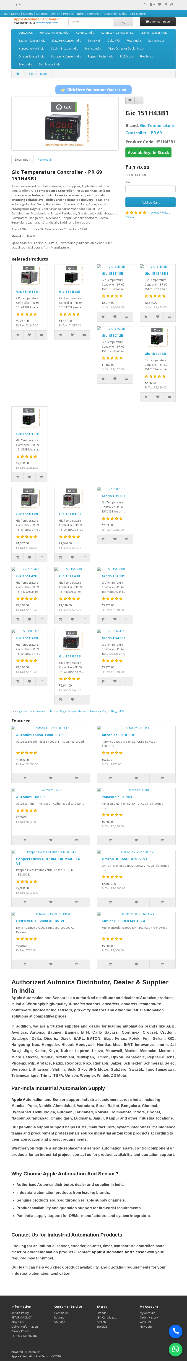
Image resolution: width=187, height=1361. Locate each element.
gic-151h (120, 711)
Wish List (145, 1322)
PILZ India (126, 56)
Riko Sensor (147, 56)
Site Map (59, 1322)
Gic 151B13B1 (157, 273)
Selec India (25, 64)
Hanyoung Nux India (31, 48)
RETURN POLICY (21, 1317)
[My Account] (152, 4)
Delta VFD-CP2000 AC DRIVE (40, 920)
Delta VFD (113, 40)
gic (65, 711)
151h (110, 711)
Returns (59, 1317)
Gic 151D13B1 (114, 495)
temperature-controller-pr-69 (87, 711)
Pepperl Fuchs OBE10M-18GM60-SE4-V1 (48, 861)
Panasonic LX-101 (117, 796)
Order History (149, 1317)
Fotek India (134, 40)
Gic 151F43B (69, 576)
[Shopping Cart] (165, 4)
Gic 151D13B (70, 514)
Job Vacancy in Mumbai (54, 33)
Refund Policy (20, 1313)
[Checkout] (171, 4)
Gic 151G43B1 (114, 638)
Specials (102, 1327)
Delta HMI (94, 40)
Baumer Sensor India (31, 40)
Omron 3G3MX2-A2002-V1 (125, 858)
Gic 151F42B (26, 576)
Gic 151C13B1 (28, 433)
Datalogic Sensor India (66, 40)
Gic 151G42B (27, 638)
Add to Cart (151, 202)
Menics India (93, 48)
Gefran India (156, 40)
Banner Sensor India (154, 33)
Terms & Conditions (24, 1336)
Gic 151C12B (112, 335)
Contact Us (25, 33)
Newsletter (147, 1327)
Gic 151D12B (27, 514)
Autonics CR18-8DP (118, 734)
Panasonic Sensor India (66, 56)
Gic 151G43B (70, 656)
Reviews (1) (45, 160)
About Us (17, 1322)
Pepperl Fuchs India (100, 56)
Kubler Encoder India (64, 48)
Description (22, 160)
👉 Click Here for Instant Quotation (93, 89)
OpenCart (34, 1352)
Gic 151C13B (155, 353)
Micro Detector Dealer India (126, 48)
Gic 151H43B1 (38, 74)
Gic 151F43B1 (113, 576)
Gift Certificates (107, 1317)
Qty (127, 182)
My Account (147, 1313)
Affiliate (102, 1322)
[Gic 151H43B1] (65, 124)
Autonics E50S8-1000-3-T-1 (40, 734)
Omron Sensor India (31, 56)
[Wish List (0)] (159, 4)
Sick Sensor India (49, 64)
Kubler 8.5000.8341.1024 (123, 920)
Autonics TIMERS (31, 796)
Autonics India (85, 33)
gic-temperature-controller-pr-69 (40, 711)
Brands (101, 1313)
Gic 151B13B (112, 273)
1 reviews (153, 212)
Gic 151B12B (70, 291)
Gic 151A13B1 (28, 291)
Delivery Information (24, 1327)
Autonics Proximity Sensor (118, 33)
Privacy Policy (20, 1331)
